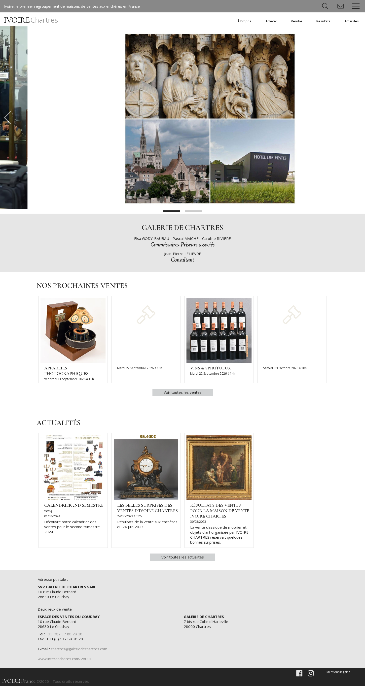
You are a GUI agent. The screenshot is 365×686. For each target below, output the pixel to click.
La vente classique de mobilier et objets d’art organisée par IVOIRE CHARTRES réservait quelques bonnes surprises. (219, 535)
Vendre (296, 21)
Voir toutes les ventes (183, 392)
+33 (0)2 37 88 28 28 (64, 633)
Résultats (323, 21)
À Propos (244, 21)
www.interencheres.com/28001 (65, 658)
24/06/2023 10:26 (129, 516)
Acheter (271, 21)
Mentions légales (338, 672)
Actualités (351, 21)
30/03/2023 (198, 522)
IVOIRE (31, 20)
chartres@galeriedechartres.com (79, 648)
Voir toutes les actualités (182, 557)
